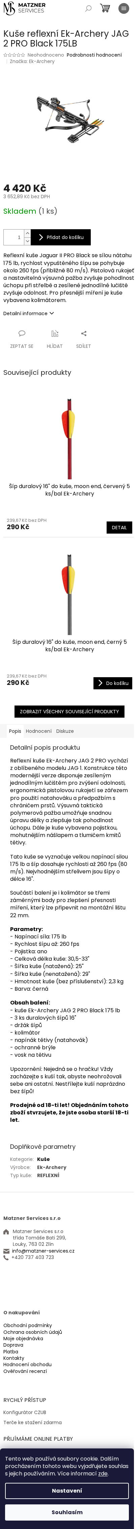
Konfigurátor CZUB (24, 1412)
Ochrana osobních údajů (32, 1332)
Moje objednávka (23, 1339)
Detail (119, 527)
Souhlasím (67, 1512)
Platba (10, 1352)
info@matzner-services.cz (43, 1251)
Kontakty (13, 1358)
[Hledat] (88, 8)
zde (103, 1473)
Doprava (13, 1345)
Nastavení (67, 1491)
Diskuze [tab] (65, 731)
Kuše (43, 1159)
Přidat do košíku (65, 237)
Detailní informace (25, 313)
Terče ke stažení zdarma (32, 1422)
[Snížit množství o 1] (27, 241)
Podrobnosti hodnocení (94, 55)
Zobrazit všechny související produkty (69, 711)
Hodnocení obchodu (27, 1364)
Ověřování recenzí (25, 1371)
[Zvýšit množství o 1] (27, 233)
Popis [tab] (15, 731)
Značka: (32, 61)
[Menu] (124, 8)
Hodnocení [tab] (39, 731)
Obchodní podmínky (27, 1325)
